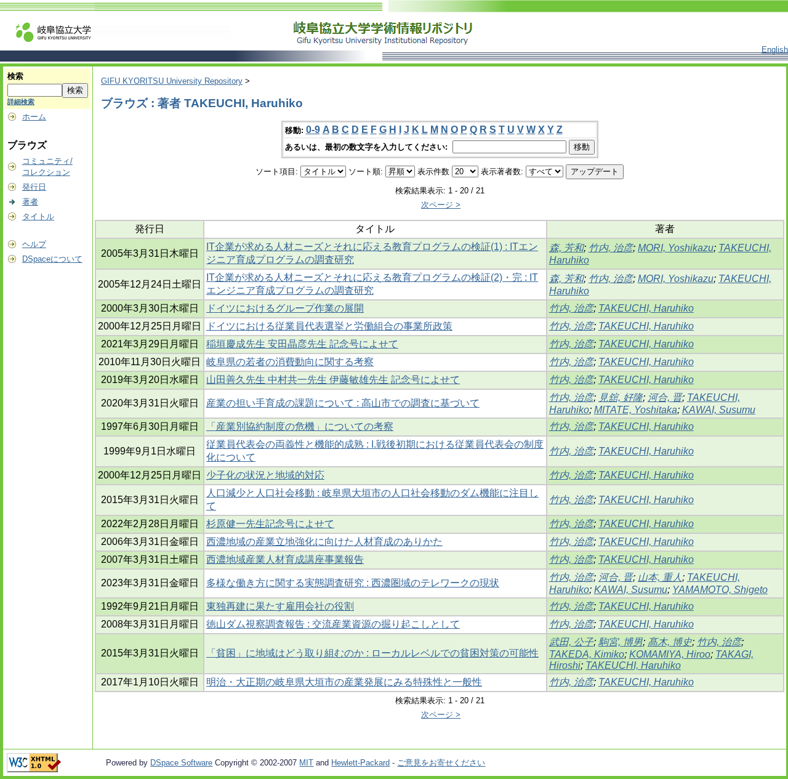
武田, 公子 (571, 642)
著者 (30, 201)
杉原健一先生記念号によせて (270, 524)
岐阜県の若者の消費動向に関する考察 (290, 362)
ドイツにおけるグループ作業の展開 (285, 308)
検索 (15, 76)
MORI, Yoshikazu (676, 248)
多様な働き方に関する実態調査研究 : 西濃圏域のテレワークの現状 (352, 583)
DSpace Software (181, 762)
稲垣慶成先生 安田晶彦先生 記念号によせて (302, 344)
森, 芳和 (566, 248)
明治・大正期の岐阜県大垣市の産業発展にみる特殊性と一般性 (344, 682)
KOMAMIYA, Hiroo (669, 654)
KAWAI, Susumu (718, 410)
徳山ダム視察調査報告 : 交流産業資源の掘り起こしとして (333, 624)
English (775, 49)
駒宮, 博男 (620, 642)
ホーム (34, 116)
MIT (306, 762)
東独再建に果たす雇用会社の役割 (280, 606)
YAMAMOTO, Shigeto (720, 589)
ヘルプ (34, 244)
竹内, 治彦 (611, 248)
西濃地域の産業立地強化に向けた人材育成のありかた (324, 541)
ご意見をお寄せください (441, 762)
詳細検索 (20, 101)
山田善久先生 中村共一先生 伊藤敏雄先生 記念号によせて (333, 379)
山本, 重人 (660, 577)
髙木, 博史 (670, 642)
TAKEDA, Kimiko (586, 654)
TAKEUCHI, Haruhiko (646, 308)
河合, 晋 (665, 397)
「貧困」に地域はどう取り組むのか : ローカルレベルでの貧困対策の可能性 (372, 653)
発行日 (34, 187)
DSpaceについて (52, 259)
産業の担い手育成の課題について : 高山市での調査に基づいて (343, 403)
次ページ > (440, 204)
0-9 (313, 129)
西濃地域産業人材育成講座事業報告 (285, 559)
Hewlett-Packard (360, 762)
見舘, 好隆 (620, 397)
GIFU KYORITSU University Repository (172, 81)
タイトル (38, 216)
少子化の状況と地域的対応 (265, 475)
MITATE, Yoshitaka (635, 410)
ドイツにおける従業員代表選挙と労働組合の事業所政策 (329, 326)
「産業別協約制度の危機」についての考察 (299, 426)
